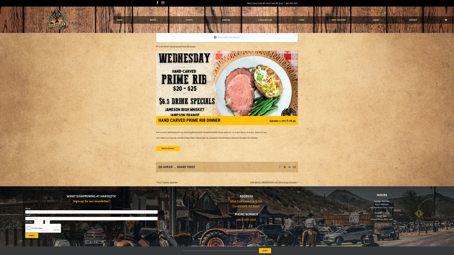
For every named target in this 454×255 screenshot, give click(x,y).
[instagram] (162, 2)
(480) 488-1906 (246, 219)
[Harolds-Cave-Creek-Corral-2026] (56, 10)
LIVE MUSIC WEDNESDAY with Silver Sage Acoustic (273, 182)
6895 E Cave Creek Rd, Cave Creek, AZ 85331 (265, 3)
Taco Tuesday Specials (167, 182)
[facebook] (157, 2)
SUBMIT (32, 235)
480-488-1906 (292, 3)
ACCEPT (265, 251)
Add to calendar (168, 148)
